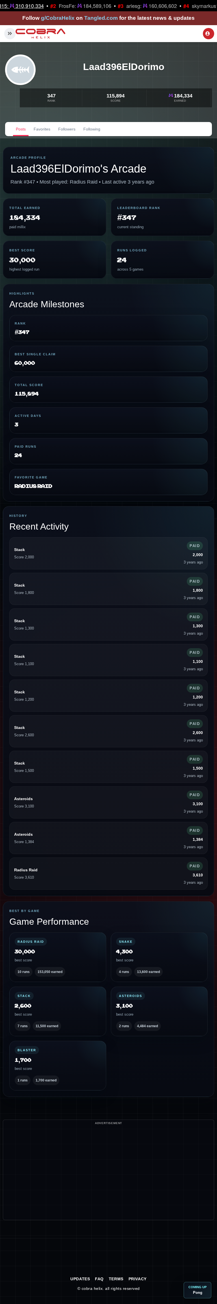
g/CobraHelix (58, 18)
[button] (10, 33)
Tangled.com (101, 18)
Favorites (42, 129)
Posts (21, 129)
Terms (116, 1279)
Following (91, 129)
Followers (66, 129)
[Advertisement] (108, 1180)
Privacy (138, 1279)
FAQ (99, 1279)
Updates (80, 1279)
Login (208, 33)
